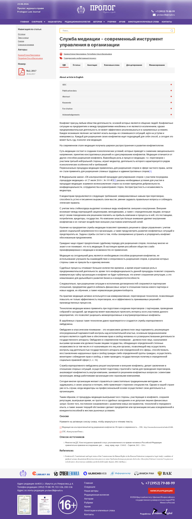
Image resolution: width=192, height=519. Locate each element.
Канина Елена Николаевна (29, 55)
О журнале (37, 22)
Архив (122, 22)
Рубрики (112, 22)
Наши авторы (55, 22)
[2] (115, 180)
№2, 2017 (31, 70)
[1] (150, 171)
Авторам (97, 22)
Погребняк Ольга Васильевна (30, 58)
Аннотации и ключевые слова (143, 22)
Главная (24, 22)
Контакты (167, 22)
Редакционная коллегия (77, 22)
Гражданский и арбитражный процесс (80, 58)
